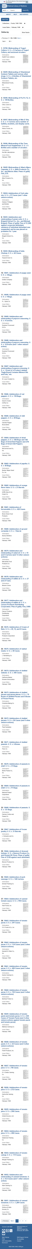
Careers (19, 1241)
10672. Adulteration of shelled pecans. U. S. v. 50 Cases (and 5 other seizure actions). (15, 720)
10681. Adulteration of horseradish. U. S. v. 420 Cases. (13, 508)
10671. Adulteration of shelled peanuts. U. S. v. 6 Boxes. (14, 743)
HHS (16, 1246)
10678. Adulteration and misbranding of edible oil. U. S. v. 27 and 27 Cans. (15, 579)
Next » (19, 38)
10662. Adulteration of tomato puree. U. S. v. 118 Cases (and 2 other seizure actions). (15, 944)
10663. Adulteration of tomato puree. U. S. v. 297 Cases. (14, 922)
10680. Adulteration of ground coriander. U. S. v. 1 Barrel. (14, 530)
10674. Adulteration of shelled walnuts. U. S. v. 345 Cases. (14, 672)
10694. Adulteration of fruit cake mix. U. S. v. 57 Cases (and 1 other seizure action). (14, 195)
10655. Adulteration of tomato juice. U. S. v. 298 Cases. (14, 1110)
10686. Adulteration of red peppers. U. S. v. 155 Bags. (12, 395)
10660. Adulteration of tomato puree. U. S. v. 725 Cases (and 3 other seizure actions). (15, 992)
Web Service (24, 14)
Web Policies (5, 1237)
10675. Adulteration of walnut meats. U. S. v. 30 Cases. (14, 650)
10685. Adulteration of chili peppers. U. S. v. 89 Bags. (13, 417)
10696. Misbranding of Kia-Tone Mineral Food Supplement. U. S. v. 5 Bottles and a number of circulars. (14, 146)
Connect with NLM (7, 1227)
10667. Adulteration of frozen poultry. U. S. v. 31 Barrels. (14, 830)
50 (11, 41)
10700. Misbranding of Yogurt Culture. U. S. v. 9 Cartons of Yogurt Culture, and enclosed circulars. (15, 50)
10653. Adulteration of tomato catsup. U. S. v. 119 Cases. (14, 1154)
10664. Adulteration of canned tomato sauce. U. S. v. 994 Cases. (14, 900)
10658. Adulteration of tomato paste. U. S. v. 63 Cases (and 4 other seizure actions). (15, 1044)
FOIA (3, 1239)
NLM (10, 1246)
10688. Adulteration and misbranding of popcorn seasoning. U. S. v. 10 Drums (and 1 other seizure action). (16, 343)
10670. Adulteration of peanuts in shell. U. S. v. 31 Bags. (15, 765)
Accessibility (20, 1239)
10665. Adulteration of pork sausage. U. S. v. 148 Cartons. (13, 878)
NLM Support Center (22, 1237)
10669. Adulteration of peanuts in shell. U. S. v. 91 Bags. (15, 787)
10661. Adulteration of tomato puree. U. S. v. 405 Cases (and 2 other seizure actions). (15, 968)
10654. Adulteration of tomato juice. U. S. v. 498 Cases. (14, 1132)
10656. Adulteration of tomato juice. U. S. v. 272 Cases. (14, 1088)
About (8, 14)
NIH (13, 1246)
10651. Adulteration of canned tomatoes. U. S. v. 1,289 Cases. (14, 1202)
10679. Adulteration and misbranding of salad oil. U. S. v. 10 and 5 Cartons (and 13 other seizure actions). (15, 554)
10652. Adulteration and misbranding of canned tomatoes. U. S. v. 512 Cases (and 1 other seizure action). (15, 1178)
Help (15, 14)
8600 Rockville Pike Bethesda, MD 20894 (22, 1230)
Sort (3, 41)
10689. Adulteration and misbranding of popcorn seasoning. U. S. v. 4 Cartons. (16, 318)
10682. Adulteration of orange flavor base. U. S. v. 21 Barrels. (14, 486)
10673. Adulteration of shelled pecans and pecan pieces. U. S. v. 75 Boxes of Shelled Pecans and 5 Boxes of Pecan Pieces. (15, 695)
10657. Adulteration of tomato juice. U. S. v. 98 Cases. (14, 1067)
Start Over (5, 19)
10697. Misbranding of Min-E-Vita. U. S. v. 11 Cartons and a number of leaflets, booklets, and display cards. (15, 122)
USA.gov (21, 1246)
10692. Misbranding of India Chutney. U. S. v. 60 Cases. (12, 252)
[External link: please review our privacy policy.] (3, 1230)
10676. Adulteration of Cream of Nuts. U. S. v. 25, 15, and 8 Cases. (15, 628)
